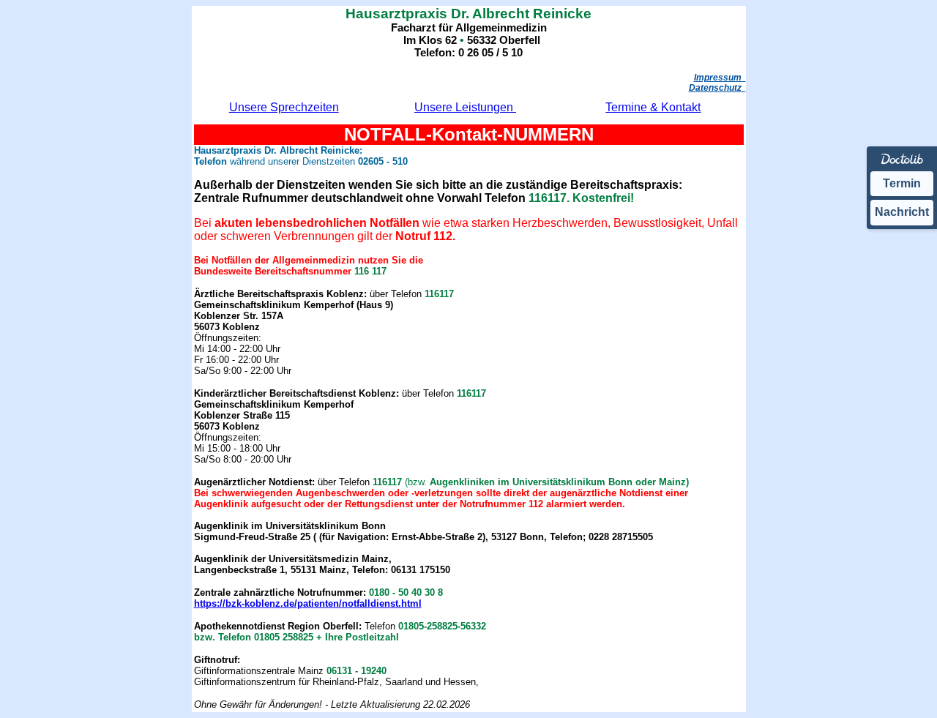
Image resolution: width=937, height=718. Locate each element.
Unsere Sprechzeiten (284, 107)
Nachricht (902, 212)
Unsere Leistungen (465, 107)
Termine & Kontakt (653, 107)
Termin (902, 183)
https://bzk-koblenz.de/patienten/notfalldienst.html (308, 603)
